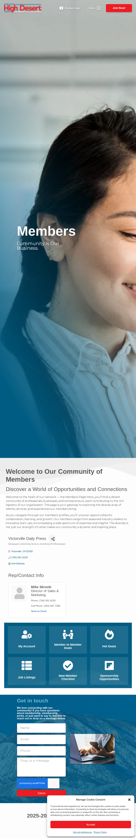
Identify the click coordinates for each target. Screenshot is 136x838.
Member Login (72, 8)
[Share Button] (52, 538)
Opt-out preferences (82, 832)
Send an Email (38, 611)
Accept (90, 824)
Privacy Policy (100, 832)
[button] (129, 799)
